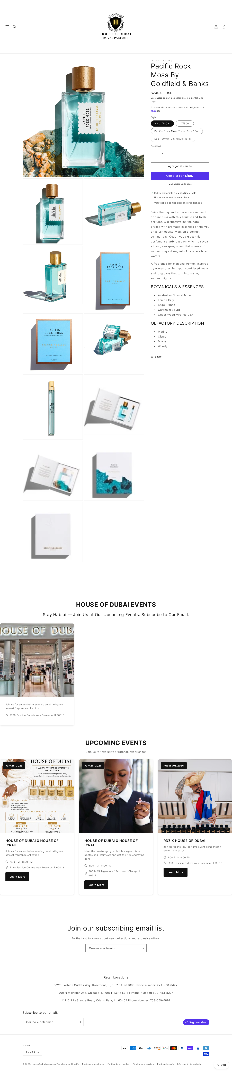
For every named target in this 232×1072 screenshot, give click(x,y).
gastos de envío (163, 98)
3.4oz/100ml (162, 123)
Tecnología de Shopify (68, 1064)
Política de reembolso (93, 1064)
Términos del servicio (143, 1064)
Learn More (17, 876)
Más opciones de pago (180, 183)
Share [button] (158, 356)
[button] (7, 26)
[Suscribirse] (142, 948)
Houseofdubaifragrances (44, 1064)
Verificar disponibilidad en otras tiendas (178, 202)
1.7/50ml (184, 123)
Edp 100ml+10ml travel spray (174, 139)
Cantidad (156, 146)
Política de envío (165, 1064)
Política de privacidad (118, 1064)
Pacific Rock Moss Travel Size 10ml (176, 131)
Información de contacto (189, 1064)
